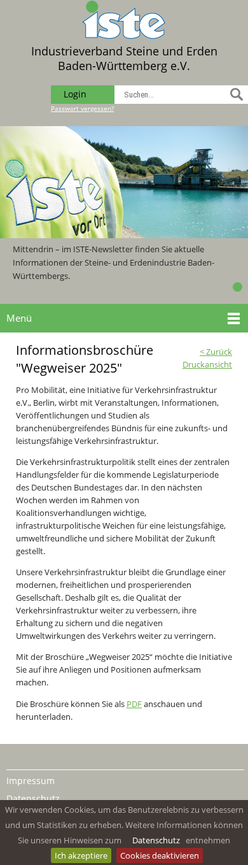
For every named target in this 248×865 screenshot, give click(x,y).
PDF (134, 704)
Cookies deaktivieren (159, 855)
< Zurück (216, 351)
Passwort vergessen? (82, 108)
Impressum (30, 781)
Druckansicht (207, 364)
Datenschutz (156, 840)
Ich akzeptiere (81, 855)
